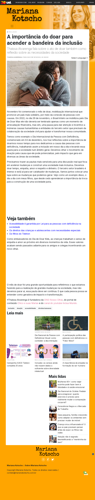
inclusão (11, 308)
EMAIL (91, 2)
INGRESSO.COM (21, 2)
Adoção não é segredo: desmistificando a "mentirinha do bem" (72, 439)
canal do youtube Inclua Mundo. (60, 303)
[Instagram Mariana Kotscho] (43, 459)
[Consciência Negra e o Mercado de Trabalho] (53, 408)
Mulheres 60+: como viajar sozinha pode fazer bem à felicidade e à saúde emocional (71, 384)
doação (19, 308)
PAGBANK (40, 2)
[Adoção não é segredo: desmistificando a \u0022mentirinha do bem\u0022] (53, 439)
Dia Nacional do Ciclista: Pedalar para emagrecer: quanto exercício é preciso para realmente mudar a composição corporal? (72, 396)
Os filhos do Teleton (19, 233)
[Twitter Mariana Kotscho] (52, 459)
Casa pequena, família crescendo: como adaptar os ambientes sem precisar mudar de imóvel (72, 418)
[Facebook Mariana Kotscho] (47, 459)
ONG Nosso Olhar (53, 299)
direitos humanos (44, 308)
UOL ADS (57, 2)
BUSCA (68, 2)
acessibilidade (30, 308)
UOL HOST (32, 2)
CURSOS (49, 2)
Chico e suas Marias (27, 303)
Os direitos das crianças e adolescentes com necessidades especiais (44, 230)
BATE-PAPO (80, 2)
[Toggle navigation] (12, 26)
